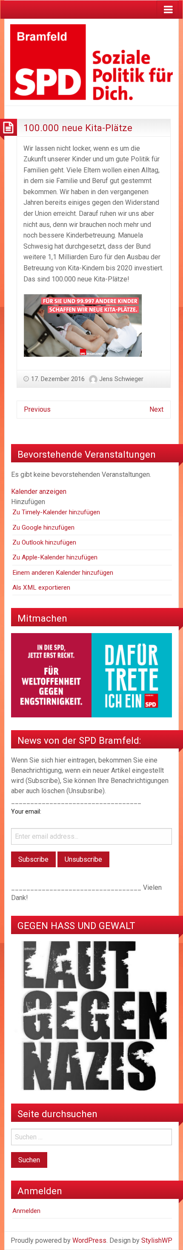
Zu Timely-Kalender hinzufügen (56, 512)
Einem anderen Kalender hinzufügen (62, 572)
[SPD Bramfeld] (91, 61)
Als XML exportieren (41, 587)
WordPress (89, 1240)
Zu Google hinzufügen (43, 527)
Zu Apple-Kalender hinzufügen (54, 557)
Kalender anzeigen (38, 491)
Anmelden (26, 1211)
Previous (37, 409)
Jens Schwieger (121, 379)
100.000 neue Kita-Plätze (77, 127)
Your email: (26, 811)
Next (156, 409)
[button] (28, 502)
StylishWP (156, 1240)
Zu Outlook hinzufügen (44, 542)
